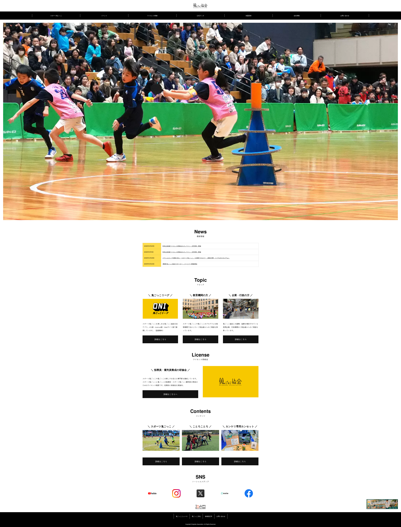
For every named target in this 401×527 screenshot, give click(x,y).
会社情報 (297, 16)
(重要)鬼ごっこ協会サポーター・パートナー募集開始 (179, 264)
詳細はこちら (160, 339)
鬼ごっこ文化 (196, 516)
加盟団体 (248, 16)
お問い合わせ (344, 16)
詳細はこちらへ (170, 394)
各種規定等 (208, 516)
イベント (104, 16)
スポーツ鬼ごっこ (56, 16)
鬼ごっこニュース (182, 516)
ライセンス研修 (152, 16)
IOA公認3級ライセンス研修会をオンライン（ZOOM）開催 (181, 252)
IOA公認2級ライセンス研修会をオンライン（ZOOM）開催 (181, 246)
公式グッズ (200, 16)
